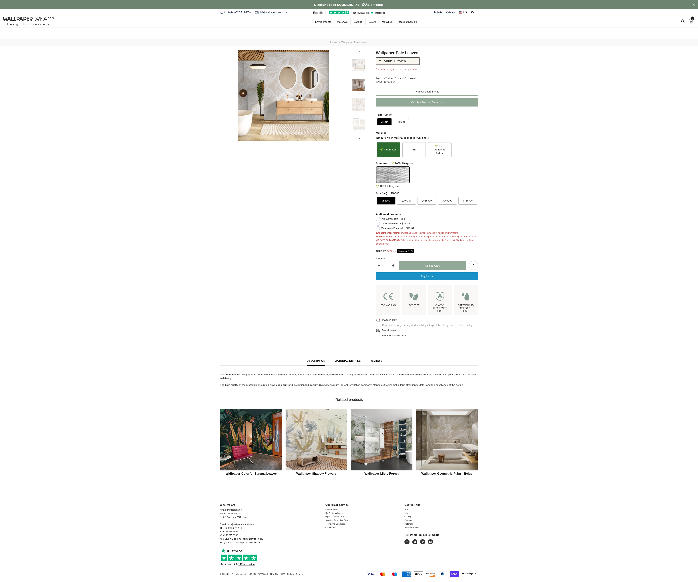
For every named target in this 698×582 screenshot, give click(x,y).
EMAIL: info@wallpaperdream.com (237, 524)
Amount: (381, 258)
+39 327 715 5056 (229, 531)
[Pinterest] (422, 541)
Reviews (376, 360)
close (693, 4)
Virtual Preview (395, 61)
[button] (468, 12)
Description (316, 360)
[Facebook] (407, 541)
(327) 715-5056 (243, 12)
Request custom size (427, 91)
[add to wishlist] (473, 265)
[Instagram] (414, 541)
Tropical (411, 77)
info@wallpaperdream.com (273, 12)
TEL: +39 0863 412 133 (231, 528)
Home (333, 42)
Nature (390, 77)
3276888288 (253, 542)
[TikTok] (430, 541)
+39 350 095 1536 (229, 535)
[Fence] (683, 21)
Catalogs (450, 12)
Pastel (400, 77)
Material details (347, 360)
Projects (438, 12)
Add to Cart (432, 265)
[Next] (358, 138)
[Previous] (358, 51)
